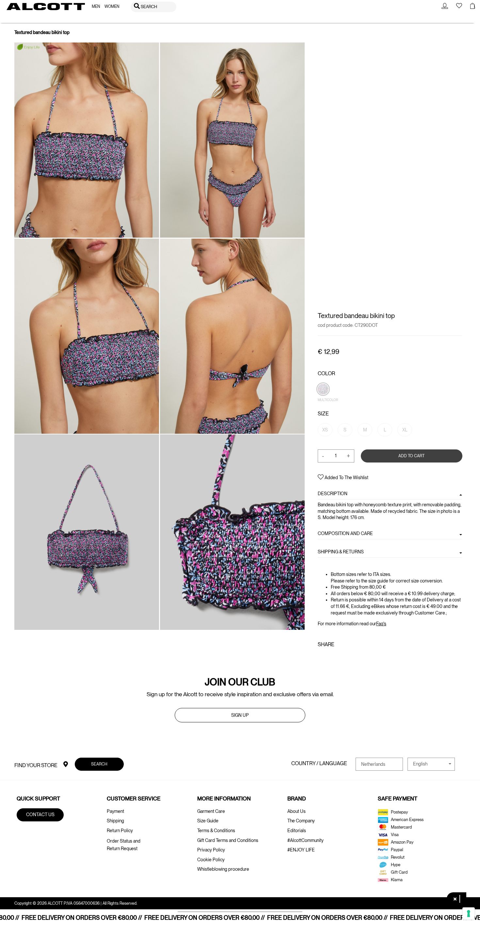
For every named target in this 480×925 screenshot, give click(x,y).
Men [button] (96, 6)
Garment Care (211, 811)
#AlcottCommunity (305, 840)
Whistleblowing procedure (223, 869)
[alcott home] (46, 6)
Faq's (381, 623)
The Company (301, 820)
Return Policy (120, 830)
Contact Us (40, 814)
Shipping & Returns (341, 551)
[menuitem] (95, 6)
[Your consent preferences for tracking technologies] (468, 913)
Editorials (296, 830)
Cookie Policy (211, 859)
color (326, 373)
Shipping (115, 820)
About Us (296, 811)
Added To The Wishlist (346, 477)
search (99, 764)
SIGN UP (240, 715)
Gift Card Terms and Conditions (227, 840)
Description (332, 493)
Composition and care (345, 533)
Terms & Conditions (216, 830)
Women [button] (111, 6)
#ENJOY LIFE (301, 849)
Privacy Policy (211, 849)
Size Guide (207, 820)
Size (323, 414)
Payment (115, 811)
